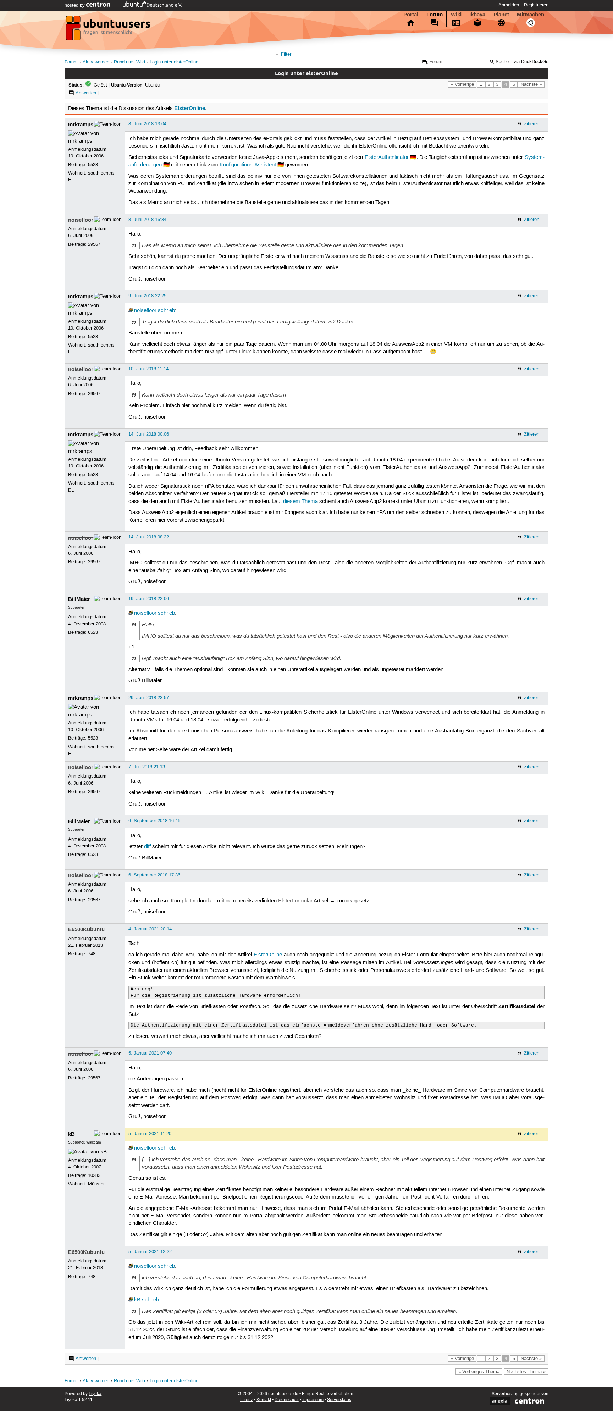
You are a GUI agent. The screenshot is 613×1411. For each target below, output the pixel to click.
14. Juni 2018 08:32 (148, 537)
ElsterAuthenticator (387, 157)
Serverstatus (339, 1399)
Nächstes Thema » (526, 1371)
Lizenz (246, 1399)
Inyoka (95, 1393)
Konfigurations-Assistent (248, 165)
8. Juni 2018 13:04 (147, 124)
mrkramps (80, 124)
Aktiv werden (96, 62)
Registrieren (536, 5)
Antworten (86, 93)
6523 (93, 632)
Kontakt (263, 1399)
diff (147, 846)
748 (91, 954)
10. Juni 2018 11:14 (148, 369)
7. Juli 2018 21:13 (146, 767)
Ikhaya (477, 14)
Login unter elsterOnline (174, 62)
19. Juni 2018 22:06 (148, 599)
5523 (93, 164)
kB (71, 1134)
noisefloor (80, 219)
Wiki (456, 14)
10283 (94, 1175)
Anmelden (508, 5)
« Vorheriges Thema (478, 1371)
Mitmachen (530, 14)
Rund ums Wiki (129, 62)
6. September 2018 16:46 (154, 821)
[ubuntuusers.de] (109, 30)
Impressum (313, 1399)
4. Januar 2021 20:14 (150, 929)
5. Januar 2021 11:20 (149, 1133)
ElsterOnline (189, 108)
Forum (434, 14)
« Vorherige (462, 84)
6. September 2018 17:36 (154, 875)
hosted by (75, 5)
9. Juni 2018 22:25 (147, 296)
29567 (94, 244)
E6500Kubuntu (86, 929)
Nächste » (531, 84)
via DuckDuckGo (531, 62)
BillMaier (79, 599)
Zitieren (531, 124)
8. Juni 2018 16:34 (147, 219)
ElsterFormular (295, 901)
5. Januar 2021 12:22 (150, 1252)
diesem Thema (300, 501)
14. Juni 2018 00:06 (148, 434)
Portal (410, 14)
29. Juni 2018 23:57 (148, 698)
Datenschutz (287, 1399)
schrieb (166, 311)
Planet (501, 14)
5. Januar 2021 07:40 (150, 1053)
